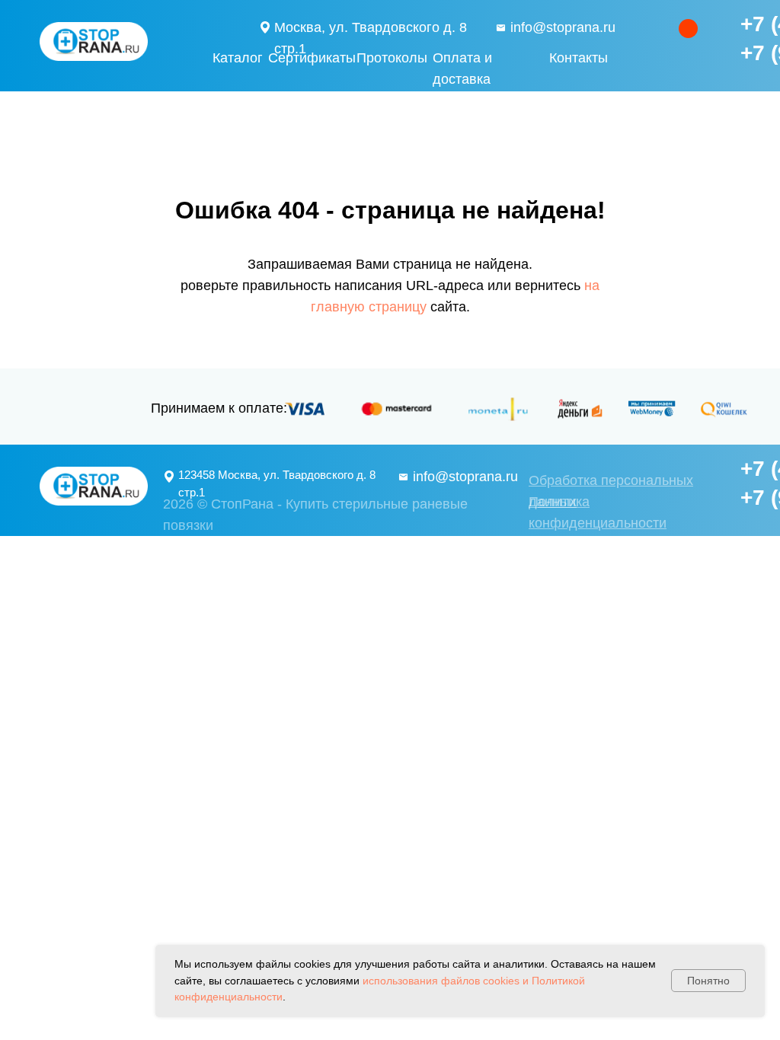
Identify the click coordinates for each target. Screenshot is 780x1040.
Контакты (578, 57)
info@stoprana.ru (562, 27)
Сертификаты (312, 57)
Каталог (238, 57)
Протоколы (391, 57)
